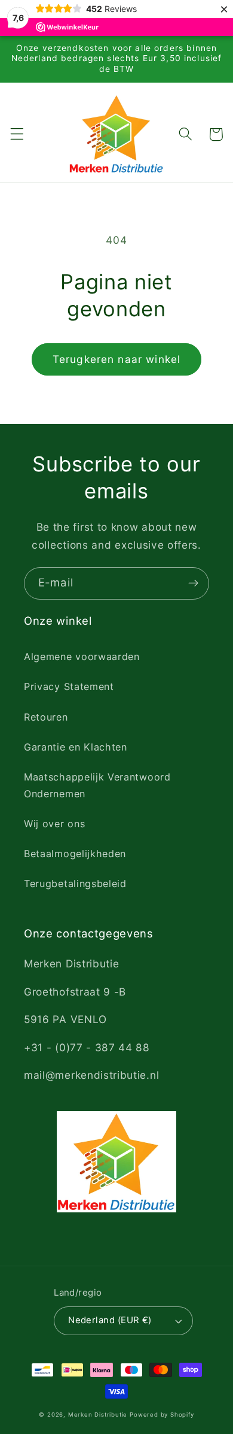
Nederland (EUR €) (110, 1320)
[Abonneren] (193, 583)
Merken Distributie (98, 1414)
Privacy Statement (69, 686)
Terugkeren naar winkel (116, 359)
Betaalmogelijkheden (75, 854)
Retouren (46, 717)
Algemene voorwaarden (82, 656)
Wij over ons (54, 824)
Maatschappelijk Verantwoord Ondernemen (97, 785)
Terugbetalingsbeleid (75, 884)
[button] (17, 134)
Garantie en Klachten (75, 747)
